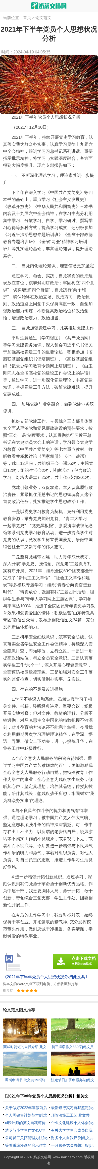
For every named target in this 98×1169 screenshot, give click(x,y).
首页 (27, 18)
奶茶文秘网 (42, 1157)
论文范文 (43, 18)
